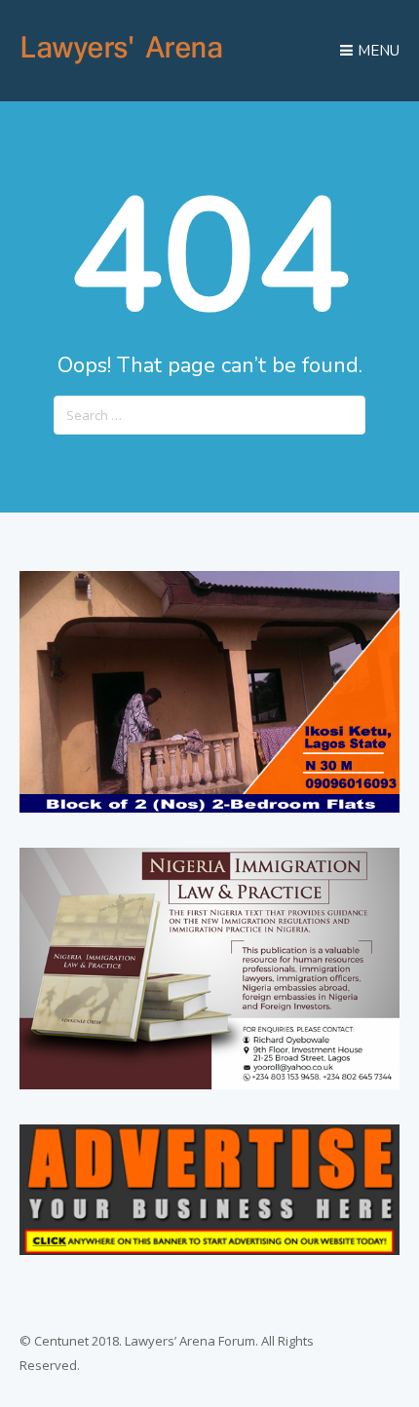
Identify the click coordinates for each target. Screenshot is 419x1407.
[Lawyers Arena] (121, 64)
